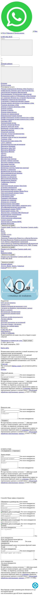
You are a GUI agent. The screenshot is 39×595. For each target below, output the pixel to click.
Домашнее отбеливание (9, 198)
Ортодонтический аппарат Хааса (12, 193)
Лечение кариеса (6, 108)
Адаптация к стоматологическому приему (15, 101)
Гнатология (22, 99)
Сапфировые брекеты (8, 182)
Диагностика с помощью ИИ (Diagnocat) (14, 212)
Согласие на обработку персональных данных (16, 308)
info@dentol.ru (5, 331)
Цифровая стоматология (9, 99)
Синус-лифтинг (6, 142)
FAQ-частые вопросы (8, 303)
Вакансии (10, 240)
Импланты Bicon (6, 157)
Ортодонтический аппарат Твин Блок (14, 186)
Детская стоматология (8, 89)
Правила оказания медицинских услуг (14, 306)
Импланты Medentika (8, 150)
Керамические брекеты (8, 180)
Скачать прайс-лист (24, 249)
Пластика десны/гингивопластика (12, 133)
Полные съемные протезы (10, 160)
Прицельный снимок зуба (9, 211)
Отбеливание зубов (23, 96)
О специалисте (6, 451)
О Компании (5, 236)
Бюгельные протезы (7, 164)
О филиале (16, 451)
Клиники (4, 83)
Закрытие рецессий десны (10, 126)
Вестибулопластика (7, 135)
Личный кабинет (6, 63)
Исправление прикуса (8, 96)
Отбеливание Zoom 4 (8, 195)
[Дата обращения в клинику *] (10, 524)
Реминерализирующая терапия (11, 116)
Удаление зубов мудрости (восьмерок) (14, 137)
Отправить (5, 379)
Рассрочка (24, 227)
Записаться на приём (8, 225)
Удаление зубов (6, 139)
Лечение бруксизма (7, 223)
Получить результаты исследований (13, 322)
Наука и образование (12, 241)
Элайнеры (4, 184)
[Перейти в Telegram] (9, 33)
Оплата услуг (15, 227)
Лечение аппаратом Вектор (10, 124)
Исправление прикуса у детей (11, 189)
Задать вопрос (27, 340)
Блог (2, 251)
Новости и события (24, 238)
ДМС (30, 245)
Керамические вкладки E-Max (11, 171)
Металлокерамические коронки (11, 173)
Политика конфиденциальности (12, 317)
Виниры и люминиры (8, 169)
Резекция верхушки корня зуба (11, 141)
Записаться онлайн (7, 262)
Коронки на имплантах (9, 177)
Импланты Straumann (8, 146)
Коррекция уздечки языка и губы (12, 128)
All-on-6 (3, 155)
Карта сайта (5, 348)
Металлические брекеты (9, 178)
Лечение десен (16, 90)
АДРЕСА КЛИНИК (7, 333)
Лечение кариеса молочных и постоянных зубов (17, 103)
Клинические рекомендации (10, 313)
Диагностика (30, 98)
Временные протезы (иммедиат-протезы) (15, 168)
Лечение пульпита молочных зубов (13, 107)
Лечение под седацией (18, 98)
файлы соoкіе (16, 366)
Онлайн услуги (6, 234)
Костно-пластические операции (17, 91)
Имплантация (22, 92)
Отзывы (34, 245)
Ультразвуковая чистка (8, 123)
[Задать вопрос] (18, 33)
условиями (26, 388)
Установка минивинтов (9, 187)
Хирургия (25, 90)
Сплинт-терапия (6, 220)
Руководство (12, 238)
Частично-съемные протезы (10, 162)
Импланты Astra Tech (8, 148)
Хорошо (3, 369)
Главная (3, 268)
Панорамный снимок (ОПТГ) (11, 209)
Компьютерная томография (10, 203)
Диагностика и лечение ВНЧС (11, 221)
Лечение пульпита (7, 110)
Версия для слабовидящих (10, 326)
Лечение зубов (21, 89)
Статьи (9, 253)
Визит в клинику (6, 310)
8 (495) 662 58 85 (6, 37)
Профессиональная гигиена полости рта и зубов (17, 117)
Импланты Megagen (7, 151)
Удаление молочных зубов (10, 105)
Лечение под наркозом (8, 200)
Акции (3, 233)
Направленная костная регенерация (13, 144)
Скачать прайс (6, 227)
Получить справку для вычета (11, 324)
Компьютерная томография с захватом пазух (16, 205)
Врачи (3, 231)
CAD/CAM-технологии (9, 216)
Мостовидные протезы (8, 159)
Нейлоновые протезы (8, 166)
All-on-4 (3, 153)
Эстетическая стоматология (21, 94)
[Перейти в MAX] (35, 31)
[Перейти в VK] (3, 33)
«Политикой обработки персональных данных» (19, 391)
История (4, 240)
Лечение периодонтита (9, 112)
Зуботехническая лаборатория (11, 218)
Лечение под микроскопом (10, 114)
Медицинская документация (10, 312)
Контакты (34, 238)
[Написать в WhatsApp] (17, 31)
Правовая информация (20, 243)
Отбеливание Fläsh (7, 196)
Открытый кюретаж (7, 132)
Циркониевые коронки (8, 175)
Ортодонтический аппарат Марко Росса (14, 191)
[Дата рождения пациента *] (10, 520)
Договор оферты (6, 319)
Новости (4, 253)
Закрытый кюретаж (7, 130)
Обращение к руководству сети (11, 340)
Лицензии (4, 238)
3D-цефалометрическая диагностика (13, 207)
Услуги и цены (6, 85)
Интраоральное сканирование (11, 214)
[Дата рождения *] (10, 512)
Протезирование (6, 94)
